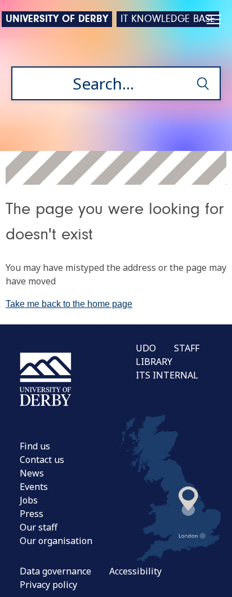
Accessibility (135, 571)
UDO (146, 348)
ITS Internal (167, 375)
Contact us (42, 459)
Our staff (38, 527)
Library (154, 361)
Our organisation (56, 540)
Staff (186, 348)
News (32, 473)
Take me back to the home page (69, 304)
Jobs (29, 500)
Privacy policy (48, 584)
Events (34, 486)
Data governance (55, 571)
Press (31, 513)
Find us (35, 446)
